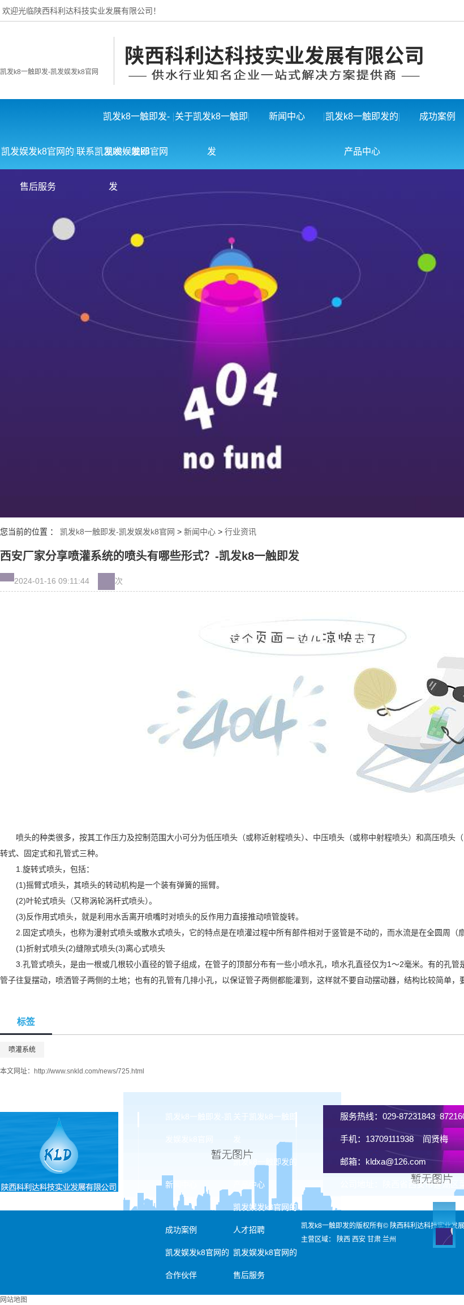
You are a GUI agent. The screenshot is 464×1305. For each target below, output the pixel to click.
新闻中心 (287, 116)
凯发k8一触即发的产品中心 (361, 123)
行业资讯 (240, 531)
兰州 (389, 1239)
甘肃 (374, 1239)
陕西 (343, 1239)
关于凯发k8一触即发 (211, 123)
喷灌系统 (22, 1050)
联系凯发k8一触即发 (112, 158)
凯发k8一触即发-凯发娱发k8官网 (49, 72)
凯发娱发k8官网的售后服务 (37, 158)
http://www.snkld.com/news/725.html (89, 1071)
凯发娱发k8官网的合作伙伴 (197, 1264)
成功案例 (181, 1229)
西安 (359, 1239)
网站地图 (13, 1300)
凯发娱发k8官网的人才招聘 (265, 1218)
